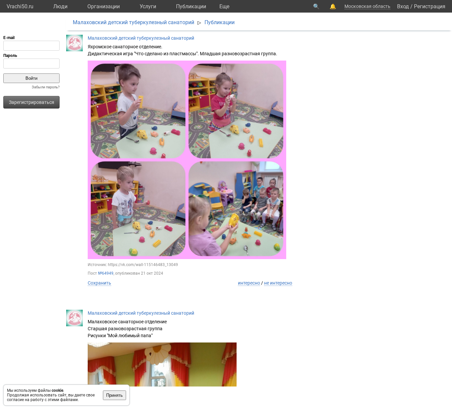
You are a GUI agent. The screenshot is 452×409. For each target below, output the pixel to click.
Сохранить (99, 283)
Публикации (191, 6)
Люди (60, 6)
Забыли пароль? (46, 87)
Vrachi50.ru (20, 6)
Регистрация (429, 6)
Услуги (148, 6)
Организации (103, 6)
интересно (249, 283)
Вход (403, 6)
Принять (114, 395)
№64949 (105, 273)
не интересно (278, 283)
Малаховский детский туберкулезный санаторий (133, 22)
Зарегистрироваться (31, 102)
